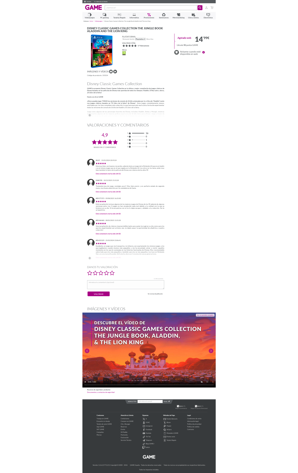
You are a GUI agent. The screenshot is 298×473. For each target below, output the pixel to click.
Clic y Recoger (125, 424)
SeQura (169, 429)
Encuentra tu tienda (103, 421)
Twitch (147, 447)
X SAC (147, 422)
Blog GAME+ (149, 444)
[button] (200, 7)
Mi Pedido (124, 432)
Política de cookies (193, 427)
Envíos (123, 429)
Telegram (148, 440)
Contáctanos (125, 418)
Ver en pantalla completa (205, 315)
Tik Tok (148, 437)
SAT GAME (100, 429)
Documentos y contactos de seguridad (101, 392)
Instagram (149, 426)
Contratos (190, 429)
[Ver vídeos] (115, 71)
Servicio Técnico (126, 440)
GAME (93, 7)
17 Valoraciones (143, 46)
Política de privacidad (194, 424)
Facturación (125, 437)
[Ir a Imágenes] (111, 71)
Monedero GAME (172, 433)
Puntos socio (170, 437)
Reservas (124, 427)
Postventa (124, 435)
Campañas (100, 432)
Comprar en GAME (127, 421)
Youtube (148, 433)
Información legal (193, 421)
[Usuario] (206, 7)
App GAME (100, 427)
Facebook (148, 429)
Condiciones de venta (194, 418)
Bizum (168, 422)
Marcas (99, 435)
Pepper (168, 426)
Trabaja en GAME (102, 418)
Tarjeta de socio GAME (104, 424)
